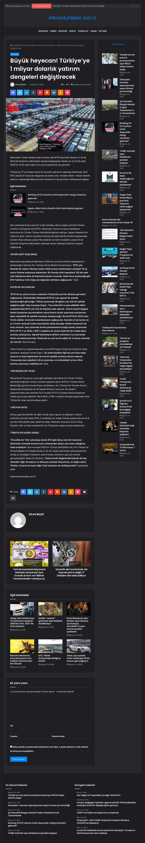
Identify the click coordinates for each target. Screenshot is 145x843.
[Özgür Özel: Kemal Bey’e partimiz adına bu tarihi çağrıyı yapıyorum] (110, 198)
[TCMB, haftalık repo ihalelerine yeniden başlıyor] (110, 155)
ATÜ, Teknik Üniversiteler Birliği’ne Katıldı (49, 658)
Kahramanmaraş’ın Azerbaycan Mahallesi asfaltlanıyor (127, 311)
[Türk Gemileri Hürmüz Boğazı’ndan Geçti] (110, 234)
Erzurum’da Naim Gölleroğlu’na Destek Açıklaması (127, 178)
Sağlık (72, 31)
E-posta (14, 736)
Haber (53, 31)
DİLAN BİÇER (20, 84)
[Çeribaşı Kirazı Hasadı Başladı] (110, 272)
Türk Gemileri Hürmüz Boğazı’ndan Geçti (126, 234)
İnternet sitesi (58, 736)
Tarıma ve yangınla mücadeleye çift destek (126, 342)
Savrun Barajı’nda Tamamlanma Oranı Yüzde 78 (117, 221)
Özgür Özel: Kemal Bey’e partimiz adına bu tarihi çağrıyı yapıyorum (126, 202)
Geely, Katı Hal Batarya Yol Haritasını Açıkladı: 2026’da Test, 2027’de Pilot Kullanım (22, 622)
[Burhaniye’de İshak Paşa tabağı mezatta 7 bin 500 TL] (110, 287)
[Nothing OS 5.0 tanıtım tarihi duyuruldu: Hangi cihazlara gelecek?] (18, 198)
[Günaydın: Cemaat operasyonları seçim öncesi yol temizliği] (110, 83)
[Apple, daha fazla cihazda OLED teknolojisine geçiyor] (18, 211)
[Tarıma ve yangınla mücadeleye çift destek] (110, 342)
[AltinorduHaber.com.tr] (72, 17)
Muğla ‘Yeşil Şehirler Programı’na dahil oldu (126, 253)
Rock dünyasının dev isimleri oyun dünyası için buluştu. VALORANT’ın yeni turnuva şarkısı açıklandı (77, 625)
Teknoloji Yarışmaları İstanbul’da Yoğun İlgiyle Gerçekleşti (126, 363)
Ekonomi (62, 31)
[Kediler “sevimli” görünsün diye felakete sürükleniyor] (50, 609)
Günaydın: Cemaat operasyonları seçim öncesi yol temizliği (127, 85)
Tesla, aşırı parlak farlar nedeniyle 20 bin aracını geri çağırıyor (78, 658)
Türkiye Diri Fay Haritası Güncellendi (114, 329)
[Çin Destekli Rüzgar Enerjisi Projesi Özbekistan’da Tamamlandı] (110, 105)
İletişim (103, 31)
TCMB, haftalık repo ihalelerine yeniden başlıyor (127, 157)
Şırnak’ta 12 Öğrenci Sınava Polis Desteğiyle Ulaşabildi (126, 406)
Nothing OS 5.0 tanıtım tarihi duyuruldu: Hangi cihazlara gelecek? (125, 132)
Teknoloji (83, 31)
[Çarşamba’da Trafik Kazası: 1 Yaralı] (110, 448)
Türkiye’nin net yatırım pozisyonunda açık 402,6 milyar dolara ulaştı (127, 62)
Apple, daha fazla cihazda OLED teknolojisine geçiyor (55, 208)
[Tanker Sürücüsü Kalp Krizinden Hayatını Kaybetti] (110, 426)
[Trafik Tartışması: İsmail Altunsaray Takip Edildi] (110, 383)
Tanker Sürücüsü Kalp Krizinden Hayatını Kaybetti (127, 428)
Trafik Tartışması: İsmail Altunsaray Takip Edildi (126, 385)
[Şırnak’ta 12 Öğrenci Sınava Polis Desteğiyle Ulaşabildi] (110, 404)
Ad (12, 726)
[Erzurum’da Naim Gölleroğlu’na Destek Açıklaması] (110, 176)
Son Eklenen (118, 44)
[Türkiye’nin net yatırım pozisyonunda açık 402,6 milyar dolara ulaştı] (110, 58)
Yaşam (93, 31)
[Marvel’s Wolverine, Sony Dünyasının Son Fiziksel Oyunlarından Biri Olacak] (22, 646)
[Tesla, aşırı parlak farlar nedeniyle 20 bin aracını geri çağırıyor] (79, 646)
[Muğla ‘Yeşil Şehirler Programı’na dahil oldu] (110, 253)
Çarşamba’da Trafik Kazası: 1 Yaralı (127, 447)
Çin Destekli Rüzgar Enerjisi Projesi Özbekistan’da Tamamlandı (80, 6)
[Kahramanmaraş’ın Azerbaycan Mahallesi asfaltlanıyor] (110, 309)
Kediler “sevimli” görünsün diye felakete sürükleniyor (50, 621)
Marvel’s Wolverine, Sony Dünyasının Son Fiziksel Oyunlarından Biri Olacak (21, 659)
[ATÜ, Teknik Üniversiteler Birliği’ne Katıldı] (50, 646)
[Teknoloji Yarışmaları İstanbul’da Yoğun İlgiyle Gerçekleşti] (110, 361)
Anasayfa (43, 31)
